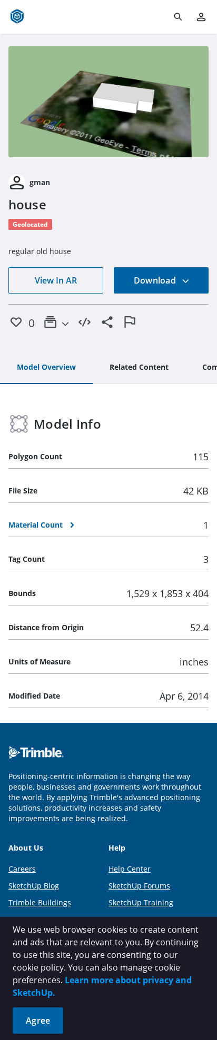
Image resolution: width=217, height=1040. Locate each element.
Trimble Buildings (39, 902)
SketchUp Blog (33, 886)
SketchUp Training (140, 902)
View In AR (56, 280)
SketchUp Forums (139, 886)
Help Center (129, 869)
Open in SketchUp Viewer (108, 102)
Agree (38, 1020)
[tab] (46, 367)
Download (156, 280)
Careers (22, 869)
